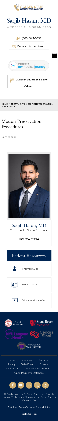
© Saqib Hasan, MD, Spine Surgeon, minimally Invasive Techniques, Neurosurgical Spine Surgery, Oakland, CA (29, 397)
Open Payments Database (29, 372)
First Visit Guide (30, 269)
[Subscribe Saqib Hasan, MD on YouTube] (21, 385)
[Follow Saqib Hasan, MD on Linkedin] (29, 385)
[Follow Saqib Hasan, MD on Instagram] (45, 385)
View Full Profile (29, 239)
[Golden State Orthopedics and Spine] (29, 7)
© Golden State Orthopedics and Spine (29, 407)
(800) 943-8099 (31, 38)
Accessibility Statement (37, 368)
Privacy (11, 364)
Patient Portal (29, 284)
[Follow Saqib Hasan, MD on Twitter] (37, 385)
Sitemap (44, 364)
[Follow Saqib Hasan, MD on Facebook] (12, 385)
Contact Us (12, 368)
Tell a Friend (27, 364)
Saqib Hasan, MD (29, 23)
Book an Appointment (31, 46)
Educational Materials (33, 300)
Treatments (18, 104)
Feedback (26, 360)
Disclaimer (43, 360)
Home (4, 104)
